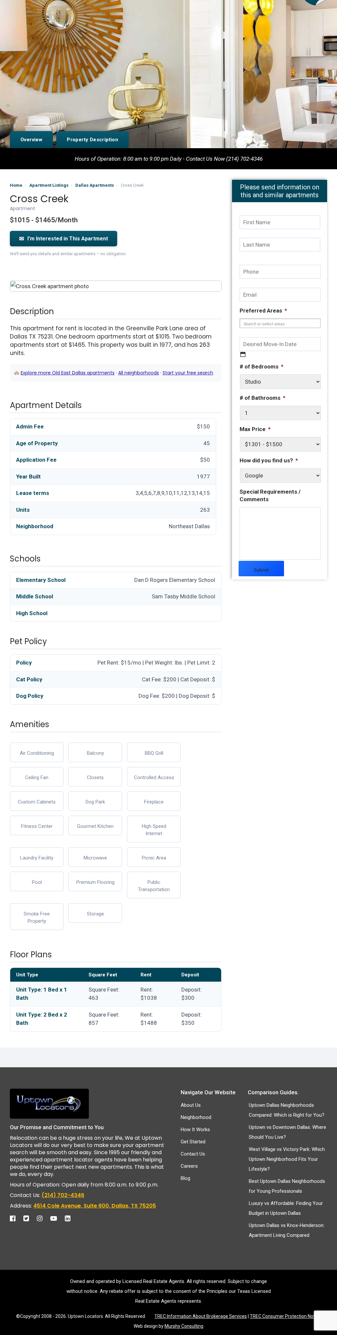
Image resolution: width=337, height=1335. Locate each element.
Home (16, 185)
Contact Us (193, 1154)
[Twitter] (29, 1218)
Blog (185, 1178)
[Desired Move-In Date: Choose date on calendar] (243, 354)
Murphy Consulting (184, 1326)
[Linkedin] (71, 1218)
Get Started (193, 1142)
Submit (261, 570)
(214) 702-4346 (62, 1195)
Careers (189, 1166)
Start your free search (188, 372)
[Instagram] (43, 1218)
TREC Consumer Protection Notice (285, 1316)
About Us (191, 1105)
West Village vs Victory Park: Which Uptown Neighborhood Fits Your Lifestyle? (287, 1159)
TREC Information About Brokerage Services (200, 1316)
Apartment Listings (48, 185)
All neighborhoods (138, 372)
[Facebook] (16, 1218)
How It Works (195, 1129)
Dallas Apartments (94, 185)
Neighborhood (196, 1117)
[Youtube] (57, 1218)
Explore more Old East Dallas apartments (68, 372)
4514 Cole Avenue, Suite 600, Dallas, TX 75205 (94, 1206)
